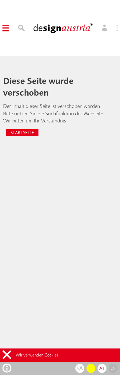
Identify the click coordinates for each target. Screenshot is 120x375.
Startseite (22, 133)
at (102, 368)
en (113, 368)
